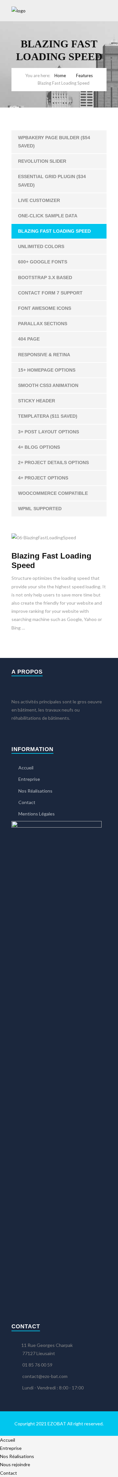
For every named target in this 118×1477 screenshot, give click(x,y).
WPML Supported (40, 508)
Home (60, 75)
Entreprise (29, 779)
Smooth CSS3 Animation (48, 385)
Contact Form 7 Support (50, 292)
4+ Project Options (43, 477)
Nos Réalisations (35, 791)
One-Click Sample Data (47, 215)
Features (84, 75)
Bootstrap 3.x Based (45, 277)
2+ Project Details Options (53, 462)
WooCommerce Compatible (53, 493)
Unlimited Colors (41, 246)
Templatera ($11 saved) (47, 416)
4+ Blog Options (39, 447)
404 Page (29, 339)
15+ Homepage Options (46, 370)
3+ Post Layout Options (48, 431)
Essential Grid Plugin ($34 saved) (52, 180)
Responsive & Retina (44, 354)
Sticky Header (36, 400)
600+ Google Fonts (42, 261)
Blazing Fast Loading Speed (54, 231)
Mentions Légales (36, 813)
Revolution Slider (42, 161)
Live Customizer (39, 200)
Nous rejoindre (15, 1464)
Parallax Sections (42, 323)
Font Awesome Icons (44, 308)
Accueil (25, 767)
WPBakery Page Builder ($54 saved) (54, 141)
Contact (26, 802)
